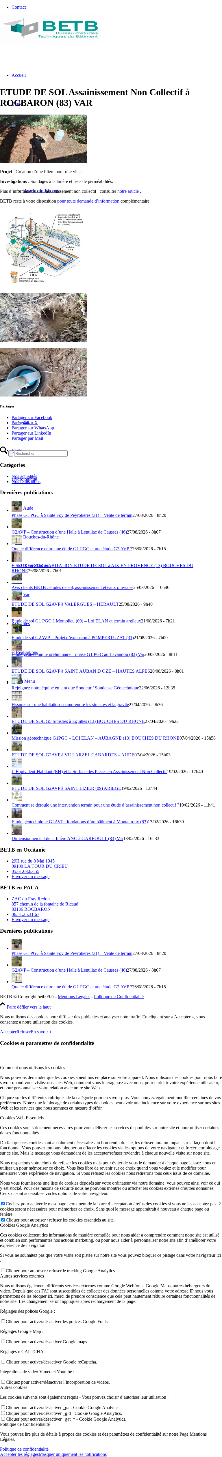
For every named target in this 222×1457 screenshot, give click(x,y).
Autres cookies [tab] (13, 1387)
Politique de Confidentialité (119, 996)
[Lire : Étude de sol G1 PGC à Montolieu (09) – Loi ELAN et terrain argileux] (17, 615)
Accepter (8, 1031)
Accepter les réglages (19, 1454)
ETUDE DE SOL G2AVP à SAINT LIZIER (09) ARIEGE (66, 788)
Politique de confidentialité (24, 1449)
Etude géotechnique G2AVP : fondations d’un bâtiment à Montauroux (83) (80, 821)
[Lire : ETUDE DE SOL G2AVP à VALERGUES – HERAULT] (17, 598)
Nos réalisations (26, 481)
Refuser (23, 1031)
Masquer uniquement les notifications (73, 1454)
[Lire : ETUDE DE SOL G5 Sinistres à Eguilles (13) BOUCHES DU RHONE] (17, 716)
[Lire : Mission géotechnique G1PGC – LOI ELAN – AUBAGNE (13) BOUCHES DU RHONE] (17, 732)
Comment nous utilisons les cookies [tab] (32, 1067)
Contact (19, 7)
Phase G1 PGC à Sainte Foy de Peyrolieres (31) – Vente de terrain (72, 515)
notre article (128, 191)
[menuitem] (117, 7)
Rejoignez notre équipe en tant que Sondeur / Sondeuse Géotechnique (75, 687)
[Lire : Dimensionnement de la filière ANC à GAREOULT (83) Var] (17, 833)
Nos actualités (24, 476)
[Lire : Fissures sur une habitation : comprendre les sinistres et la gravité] (17, 699)
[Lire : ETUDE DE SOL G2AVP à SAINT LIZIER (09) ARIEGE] (17, 783)
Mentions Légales (74, 996)
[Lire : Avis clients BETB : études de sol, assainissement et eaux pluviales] (17, 582)
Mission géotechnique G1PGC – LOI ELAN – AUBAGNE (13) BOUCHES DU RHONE (96, 738)
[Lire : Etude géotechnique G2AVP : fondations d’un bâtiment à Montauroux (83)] (17, 816)
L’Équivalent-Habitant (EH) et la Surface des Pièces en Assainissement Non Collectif (89, 771)
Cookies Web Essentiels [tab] (22, 1117)
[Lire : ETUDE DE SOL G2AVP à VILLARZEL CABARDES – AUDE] (17, 749)
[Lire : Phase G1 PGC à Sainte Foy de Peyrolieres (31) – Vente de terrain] (17, 510)
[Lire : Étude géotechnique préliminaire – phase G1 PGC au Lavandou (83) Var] (17, 649)
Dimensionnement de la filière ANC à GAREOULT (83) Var (67, 838)
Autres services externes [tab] (22, 1275)
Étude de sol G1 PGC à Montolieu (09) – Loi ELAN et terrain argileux (76, 620)
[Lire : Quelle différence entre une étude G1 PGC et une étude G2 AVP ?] (17, 543)
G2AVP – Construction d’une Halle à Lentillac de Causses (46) (69, 532)
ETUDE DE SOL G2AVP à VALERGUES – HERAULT (65, 604)
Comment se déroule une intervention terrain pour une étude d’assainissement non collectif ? (95, 805)
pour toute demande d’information (88, 201)
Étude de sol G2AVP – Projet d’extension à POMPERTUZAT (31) (73, 637)
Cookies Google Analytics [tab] (24, 1225)
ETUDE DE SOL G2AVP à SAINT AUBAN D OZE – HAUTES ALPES (81, 671)
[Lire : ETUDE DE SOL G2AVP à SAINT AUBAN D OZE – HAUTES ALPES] (17, 665)
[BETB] (50, 41)
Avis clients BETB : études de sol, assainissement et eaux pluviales (72, 587)
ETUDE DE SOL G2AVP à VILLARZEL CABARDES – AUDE (73, 754)
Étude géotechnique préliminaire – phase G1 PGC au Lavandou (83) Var (78, 654)
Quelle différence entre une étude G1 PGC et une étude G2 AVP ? (72, 548)
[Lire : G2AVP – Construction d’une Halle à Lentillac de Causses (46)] (17, 526)
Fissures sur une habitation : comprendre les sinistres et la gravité (70, 704)
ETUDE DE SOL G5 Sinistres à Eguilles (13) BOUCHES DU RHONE (78, 721)
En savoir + (41, 1031)
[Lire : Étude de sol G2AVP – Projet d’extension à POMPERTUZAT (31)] (17, 632)
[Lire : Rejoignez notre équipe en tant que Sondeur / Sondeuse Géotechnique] (17, 682)
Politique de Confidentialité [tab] (25, 1424)
